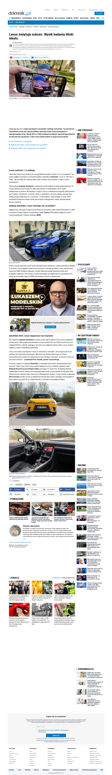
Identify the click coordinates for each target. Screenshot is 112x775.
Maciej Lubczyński (44, 46)
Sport (31, 759)
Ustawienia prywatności (89, 770)
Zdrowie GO (29, 27)
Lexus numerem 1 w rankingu (21, 141)
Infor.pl (11, 751)
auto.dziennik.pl (19, 30)
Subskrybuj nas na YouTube (21, 57)
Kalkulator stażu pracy (95, 755)
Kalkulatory (93, 748)
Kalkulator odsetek (94, 759)
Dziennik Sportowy (53, 27)
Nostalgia (22, 27)
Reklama (27, 770)
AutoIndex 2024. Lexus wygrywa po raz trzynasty (28, 148)
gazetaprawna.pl (93, 10)
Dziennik (11, 30)
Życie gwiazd (51, 759)
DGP (73, 10)
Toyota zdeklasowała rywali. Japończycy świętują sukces (18, 518)
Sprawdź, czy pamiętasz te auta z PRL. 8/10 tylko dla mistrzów (18, 546)
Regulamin (46, 770)
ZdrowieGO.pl (81, 10)
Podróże (32, 763)
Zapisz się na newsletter (41, 57)
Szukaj (100, 13)
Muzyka (50, 763)
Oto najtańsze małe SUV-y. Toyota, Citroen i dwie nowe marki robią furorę (63, 519)
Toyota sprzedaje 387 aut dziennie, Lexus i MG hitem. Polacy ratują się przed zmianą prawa (41, 520)
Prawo (69, 751)
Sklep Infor (12, 763)
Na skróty (12, 748)
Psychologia (70, 761)
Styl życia (69, 763)
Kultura (49, 765)
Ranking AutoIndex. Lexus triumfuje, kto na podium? (29, 145)
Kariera (36, 770)
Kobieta (50, 751)
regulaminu (57, 730)
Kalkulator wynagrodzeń (96, 763)
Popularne (56, 578)
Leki (68, 755)
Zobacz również (50, 327)
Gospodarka (33, 755)
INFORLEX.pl (65, 10)
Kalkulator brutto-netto (95, 761)
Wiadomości (33, 757)
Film (49, 761)
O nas (19, 770)
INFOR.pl (47, 10)
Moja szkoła (51, 757)
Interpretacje (12, 761)
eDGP (10, 755)
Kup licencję (27, 477)
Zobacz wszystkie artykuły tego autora (20, 542)
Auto (11, 22)
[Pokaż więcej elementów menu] (102, 18)
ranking (27, 484)
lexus (34, 484)
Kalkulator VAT (93, 757)
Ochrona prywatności (59, 770)
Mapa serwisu (74, 770)
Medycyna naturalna (72, 757)
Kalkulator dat (93, 751)
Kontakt (11, 770)
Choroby (69, 759)
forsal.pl (55, 10)
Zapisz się (56, 735)
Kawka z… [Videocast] (40, 27)
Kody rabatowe (52, 753)
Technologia (33, 753)
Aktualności (20, 22)
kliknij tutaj (65, 741)
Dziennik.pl (33, 748)
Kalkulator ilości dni (94, 753)
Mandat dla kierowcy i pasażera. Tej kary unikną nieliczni (50, 323)
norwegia (19, 484)
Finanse (69, 753)
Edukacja (50, 755)
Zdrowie (32, 761)
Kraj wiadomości (68, 578)
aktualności (27, 30)
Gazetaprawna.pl (13, 753)
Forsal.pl (11, 757)
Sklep (101, 10)
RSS (102, 770)
